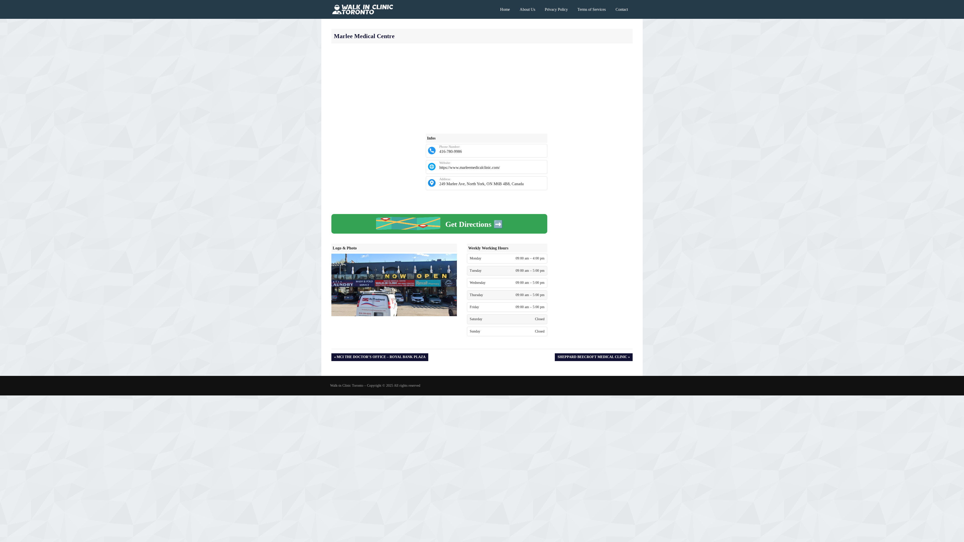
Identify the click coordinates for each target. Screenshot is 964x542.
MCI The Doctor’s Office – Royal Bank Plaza (381, 358)
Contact (622, 9)
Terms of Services (591, 9)
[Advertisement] (482, 88)
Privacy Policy (556, 9)
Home (505, 9)
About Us (527, 9)
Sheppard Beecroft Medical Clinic (592, 358)
